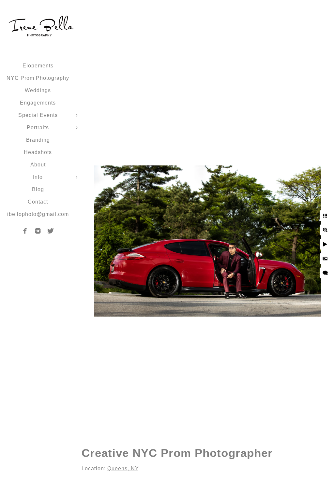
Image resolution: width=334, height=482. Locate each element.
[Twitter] (50, 230)
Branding (38, 140)
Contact (38, 202)
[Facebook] (25, 230)
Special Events (38, 115)
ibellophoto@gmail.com (38, 214)
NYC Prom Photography (38, 78)
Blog (38, 189)
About (38, 164)
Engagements (38, 103)
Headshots (38, 152)
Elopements (38, 65)
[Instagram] (37, 230)
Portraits (38, 127)
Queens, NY (122, 468)
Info (38, 177)
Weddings (38, 90)
